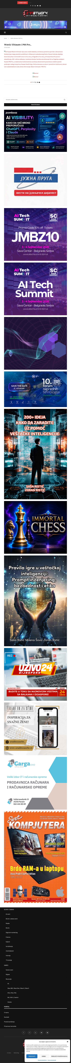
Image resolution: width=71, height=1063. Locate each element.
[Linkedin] (35, 5)
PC (8, 983)
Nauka (8, 923)
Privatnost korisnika (10, 1026)
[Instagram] (32, 5)
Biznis (7, 928)
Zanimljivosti (10, 951)
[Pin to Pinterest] (37, 82)
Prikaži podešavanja (59, 1056)
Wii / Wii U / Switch (13, 997)
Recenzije (9, 979)
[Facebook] (30, 5)
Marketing (16, 1053)
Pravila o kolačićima (42, 1060)
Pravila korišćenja (9, 1022)
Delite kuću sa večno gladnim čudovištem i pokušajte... (32, 2)
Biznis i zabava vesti (12, 919)
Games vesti (9, 970)
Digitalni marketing (12, 932)
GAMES (6, 965)
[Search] (66, 32)
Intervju (8, 955)
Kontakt (6, 1017)
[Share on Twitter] (35, 82)
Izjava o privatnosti (52, 1060)
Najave (8, 974)
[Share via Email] (39, 82)
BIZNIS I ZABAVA (9, 909)
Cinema (8, 937)
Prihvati (31, 1056)
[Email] (40, 5)
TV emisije (9, 960)
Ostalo (10, 1002)
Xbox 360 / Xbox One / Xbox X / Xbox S (18, 988)
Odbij (44, 1056)
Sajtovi (8, 942)
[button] (67, 1042)
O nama (6, 1012)
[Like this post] (32, 82)
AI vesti (8, 914)
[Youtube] (37, 5)
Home (5, 38)
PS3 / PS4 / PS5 (12, 993)
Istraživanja (9, 946)
